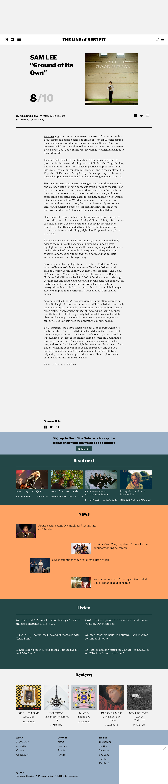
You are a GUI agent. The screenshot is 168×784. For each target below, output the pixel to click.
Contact (20, 750)
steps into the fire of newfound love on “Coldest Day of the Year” (117, 622)
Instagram (105, 742)
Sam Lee (43, 57)
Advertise (21, 746)
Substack (104, 750)
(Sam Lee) (37, 119)
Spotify (103, 746)
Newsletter (22, 742)
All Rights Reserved (67, 775)
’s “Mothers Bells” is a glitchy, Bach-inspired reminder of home (116, 637)
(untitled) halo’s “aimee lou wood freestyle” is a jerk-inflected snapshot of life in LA (48, 622)
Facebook (104, 763)
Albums (22, 119)
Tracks (61, 750)
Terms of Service (25, 775)
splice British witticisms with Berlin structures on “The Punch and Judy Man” (117, 651)
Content (62, 737)
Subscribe (84, 448)
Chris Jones (59, 116)
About (19, 737)
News (61, 742)
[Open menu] (162, 39)
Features (62, 746)
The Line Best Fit (84, 39)
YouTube (104, 755)
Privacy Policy (45, 775)
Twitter (103, 759)
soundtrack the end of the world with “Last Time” (48, 637)
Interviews (24, 496)
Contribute (22, 755)
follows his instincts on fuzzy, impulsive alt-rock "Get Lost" (47, 651)
